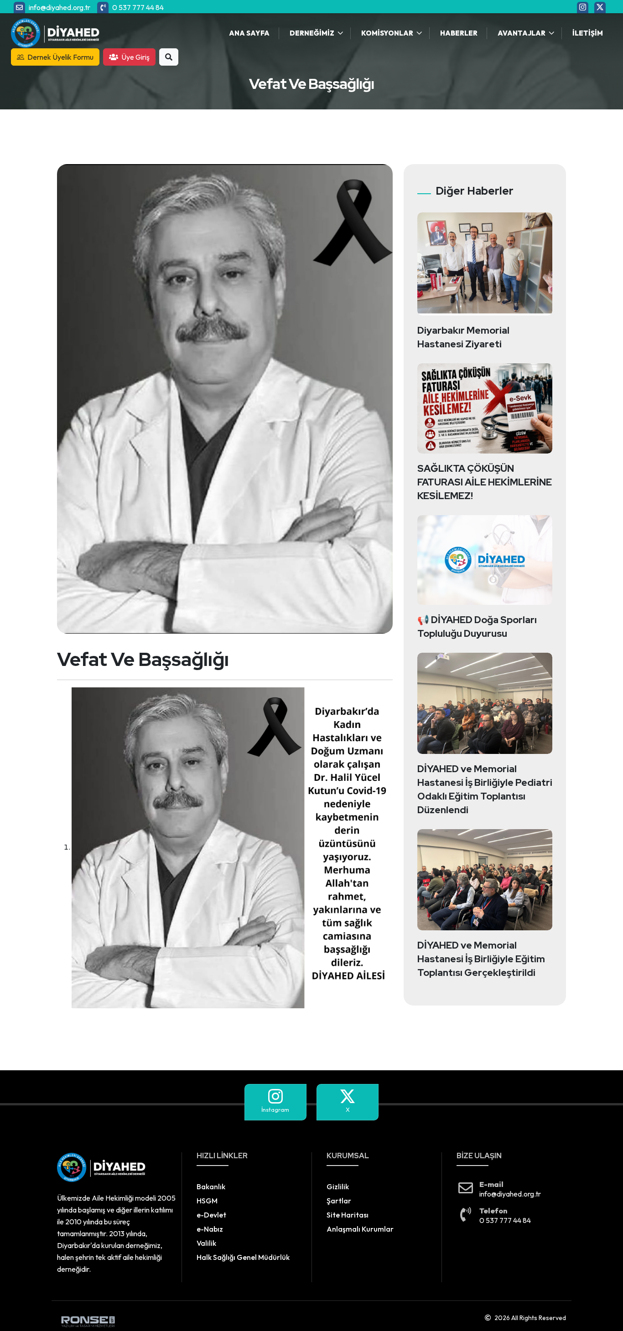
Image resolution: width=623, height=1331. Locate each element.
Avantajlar (521, 33)
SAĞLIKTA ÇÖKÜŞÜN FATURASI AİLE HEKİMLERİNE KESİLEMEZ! (484, 482)
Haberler (459, 33)
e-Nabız (210, 1228)
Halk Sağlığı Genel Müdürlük (243, 1257)
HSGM (207, 1200)
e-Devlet (211, 1214)
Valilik (206, 1243)
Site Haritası (348, 1214)
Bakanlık (211, 1186)
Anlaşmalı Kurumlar (360, 1228)
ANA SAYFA (249, 33)
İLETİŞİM (587, 33)
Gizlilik (338, 1186)
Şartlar (339, 1200)
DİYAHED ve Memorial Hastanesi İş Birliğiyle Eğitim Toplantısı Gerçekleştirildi (481, 959)
